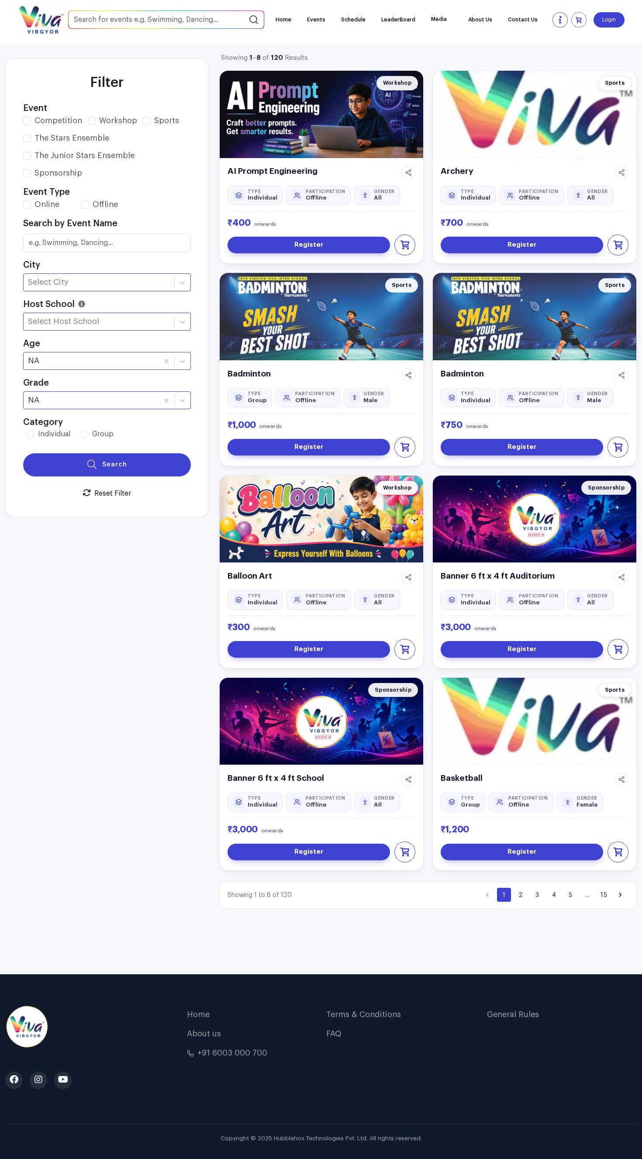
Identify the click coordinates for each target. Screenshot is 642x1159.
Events (316, 19)
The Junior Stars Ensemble (85, 155)
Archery (457, 171)
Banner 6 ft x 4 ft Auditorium (498, 576)
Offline (105, 204)
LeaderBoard (398, 19)
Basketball (462, 778)
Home (283, 19)
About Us (480, 19)
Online (47, 204)
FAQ (334, 1034)
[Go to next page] (620, 895)
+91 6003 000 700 (232, 1053)
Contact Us (523, 19)
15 (603, 894)
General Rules (513, 1014)
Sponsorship (58, 173)
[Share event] (408, 172)
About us (204, 1034)
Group (103, 434)
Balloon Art (250, 576)
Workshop (118, 120)
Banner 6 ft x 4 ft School (276, 778)
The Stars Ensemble (72, 138)
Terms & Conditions (363, 1014)
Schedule (353, 19)
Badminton (249, 373)
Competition (58, 120)
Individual (54, 434)
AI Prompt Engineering (273, 171)
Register (308, 244)
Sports (166, 120)
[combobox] (29, 282)
